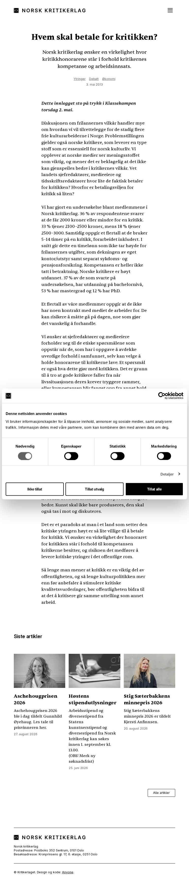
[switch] (71, 456)
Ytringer (79, 79)
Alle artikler (161, 793)
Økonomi (108, 79)
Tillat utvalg (94, 489)
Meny (170, 10)
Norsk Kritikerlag (52, 10)
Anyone (67, 872)
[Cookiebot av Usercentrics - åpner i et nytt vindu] (161, 395)
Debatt (94, 79)
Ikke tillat (34, 489)
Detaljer (167, 474)
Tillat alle (154, 489)
